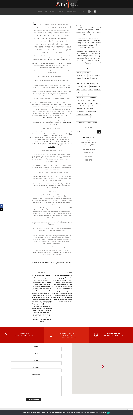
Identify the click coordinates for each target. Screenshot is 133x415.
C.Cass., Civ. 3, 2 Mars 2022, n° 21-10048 (58, 59)
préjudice (79, 108)
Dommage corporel (88, 81)
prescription (97, 103)
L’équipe (60, 11)
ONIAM (84, 103)
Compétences (50, 11)
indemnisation (86, 94)
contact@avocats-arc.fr (70, 337)
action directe (86, 72)
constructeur (86, 78)
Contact (82, 11)
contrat (79, 81)
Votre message (36, 374)
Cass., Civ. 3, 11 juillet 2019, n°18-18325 (57, 141)
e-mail (36, 360)
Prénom (36, 346)
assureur (79, 78)
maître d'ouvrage (91, 100)
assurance (97, 75)
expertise (86, 86)
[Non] (131, 412)
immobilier (97, 89)
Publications (71, 11)
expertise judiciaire (95, 86)
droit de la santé (81, 83)
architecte (90, 75)
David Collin (59, 22)
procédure (92, 106)
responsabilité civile (91, 111)
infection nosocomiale (82, 97)
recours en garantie (88, 108)
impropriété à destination (83, 92)
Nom (36, 353)
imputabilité (94, 92)
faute (78, 89)
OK (108, 412)
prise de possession (57, 262)
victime (95, 122)
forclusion (84, 89)
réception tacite (81, 122)
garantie (90, 89)
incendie (79, 94)
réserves (89, 122)
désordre (79, 86)
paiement (47, 262)
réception (93, 119)
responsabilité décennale (55, 263)
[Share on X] (1, 209)
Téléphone (36, 367)
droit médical (90, 83)
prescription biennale (82, 106)
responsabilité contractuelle (84, 114)
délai (97, 83)
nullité (78, 103)
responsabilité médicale (83, 119)
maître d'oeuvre (81, 100)
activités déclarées (81, 75)
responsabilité (80, 111)
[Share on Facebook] (1, 206)
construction (39, 262)
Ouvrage (90, 103)
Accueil (39, 11)
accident (79, 72)
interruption (93, 97)
